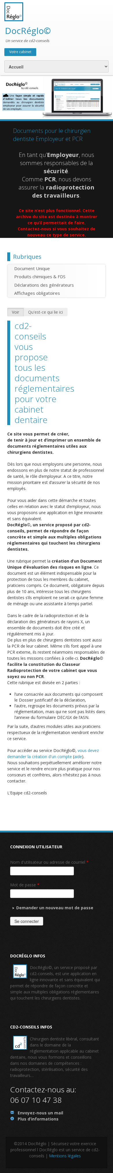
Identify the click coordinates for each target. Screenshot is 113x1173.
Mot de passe (24, 885)
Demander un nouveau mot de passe (54, 907)
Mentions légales (65, 1155)
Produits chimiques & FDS (39, 276)
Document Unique (32, 268)
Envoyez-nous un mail (40, 1113)
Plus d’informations (38, 1119)
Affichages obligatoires (37, 293)
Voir (15, 312)
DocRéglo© (28, 31)
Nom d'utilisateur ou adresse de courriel (49, 862)
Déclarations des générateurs (44, 285)
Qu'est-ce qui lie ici (45, 312)
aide (78, 756)
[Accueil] (13, 11)
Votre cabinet (20, 51)
